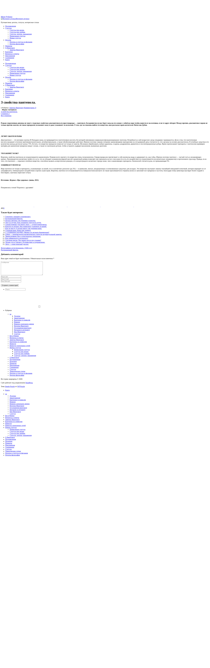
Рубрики (9, 17)
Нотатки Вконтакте (21, 326)
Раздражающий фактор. (14, 219)
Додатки (17, 316)
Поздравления (10, 26)
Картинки (9, 52)
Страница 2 (5, 114)
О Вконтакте (10, 48)
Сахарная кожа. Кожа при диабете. (18, 230)
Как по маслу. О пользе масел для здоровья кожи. (23, 228)
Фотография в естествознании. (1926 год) (16, 248)
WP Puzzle (21, 386)
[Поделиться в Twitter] (150, 206)
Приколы (8, 46)
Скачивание (9, 58)
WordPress (29, 383)
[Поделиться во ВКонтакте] (50, 206)
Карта (7, 60)
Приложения (10, 56)
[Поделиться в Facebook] (17, 206)
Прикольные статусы (17, 36)
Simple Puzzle (10, 386)
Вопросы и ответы (12, 54)
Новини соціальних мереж (24, 324)
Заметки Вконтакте (17, 50)
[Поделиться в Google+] (117, 206)
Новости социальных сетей (20, 346)
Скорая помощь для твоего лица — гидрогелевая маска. (26, 224)
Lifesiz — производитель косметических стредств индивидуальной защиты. (33, 234)
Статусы (8, 28)
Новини (17, 322)
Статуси (17, 334)
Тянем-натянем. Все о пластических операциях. (23, 236)
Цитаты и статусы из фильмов (21, 42)
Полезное (13, 361)
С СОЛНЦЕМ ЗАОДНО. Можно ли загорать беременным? (27, 232)
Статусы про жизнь (17, 30)
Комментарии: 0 (30, 108)
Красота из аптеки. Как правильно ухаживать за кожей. (26, 226)
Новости (13, 344)
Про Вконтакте (19, 332)
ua (10, 314)
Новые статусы (15, 38)
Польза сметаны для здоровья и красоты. (20, 220)
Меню (3, 17)
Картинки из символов (18, 342)
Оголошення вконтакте (22, 328)
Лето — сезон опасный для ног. (17, 244)
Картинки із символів (22, 320)
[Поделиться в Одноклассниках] (84, 206)
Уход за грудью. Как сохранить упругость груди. (23, 222)
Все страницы (6, 116)
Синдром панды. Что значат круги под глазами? (23, 240)
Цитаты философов (17, 44)
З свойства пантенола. (9, 112)
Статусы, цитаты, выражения (21, 34)
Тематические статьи (17, 371)
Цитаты (8, 40)
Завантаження (19, 318)
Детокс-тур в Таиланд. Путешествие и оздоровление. (25, 242)
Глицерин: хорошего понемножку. (18, 217)
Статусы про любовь (17, 32)
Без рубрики (14, 336)
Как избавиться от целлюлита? (16, 238)
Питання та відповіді (22, 330)
